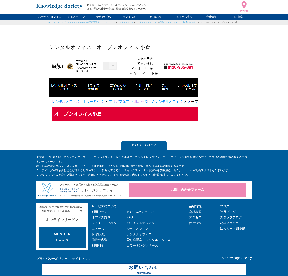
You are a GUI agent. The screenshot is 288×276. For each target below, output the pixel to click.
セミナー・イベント (106, 223)
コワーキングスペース (142, 245)
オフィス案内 (130, 16)
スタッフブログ (231, 217)
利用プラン (99, 212)
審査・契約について (141, 212)
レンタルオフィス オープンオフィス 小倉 (219, 22)
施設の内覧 (99, 240)
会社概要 (195, 212)
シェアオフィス (77, 16)
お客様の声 (99, 234)
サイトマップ (81, 258)
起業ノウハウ (229, 223)
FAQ (130, 217)
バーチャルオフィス (49, 16)
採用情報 (238, 16)
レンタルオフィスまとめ (146, 22)
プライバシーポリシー (52, 258)
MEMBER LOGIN (62, 237)
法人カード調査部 (232, 228)
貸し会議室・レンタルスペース (148, 240)
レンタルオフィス (125, 22)
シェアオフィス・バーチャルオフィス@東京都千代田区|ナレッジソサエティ (81, 22)
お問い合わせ (144, 269)
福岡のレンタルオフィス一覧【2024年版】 (178, 22)
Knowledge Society (238, 258)
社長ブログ (228, 212)
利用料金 (98, 245)
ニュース (98, 228)
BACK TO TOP (144, 145)
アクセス (195, 217)
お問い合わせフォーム (187, 190)
